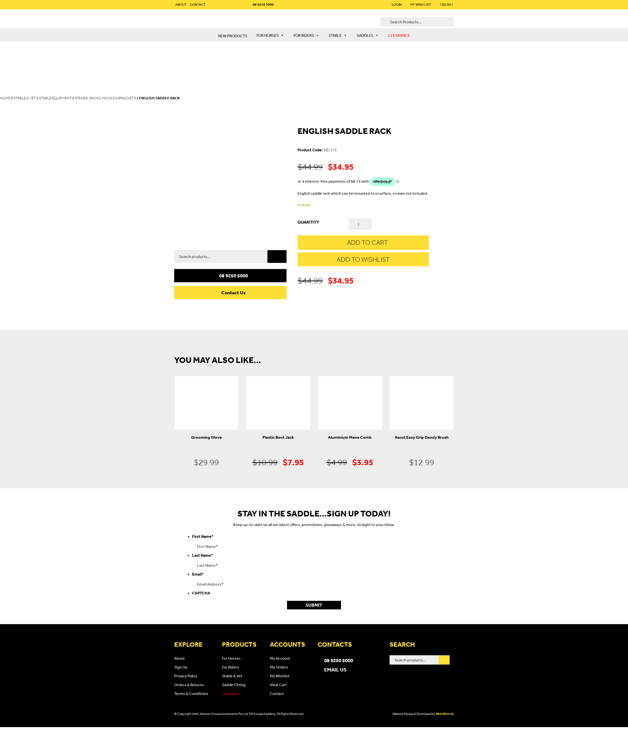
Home (5, 98)
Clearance (399, 35)
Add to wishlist (363, 259)
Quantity (308, 222)
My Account (280, 658)
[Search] (277, 256)
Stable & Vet (24, 98)
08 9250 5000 (233, 276)
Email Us (335, 669)
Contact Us (233, 293)
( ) (446, 4)
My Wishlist (279, 675)
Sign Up (180, 667)
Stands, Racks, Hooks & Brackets (105, 98)
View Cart (278, 684)
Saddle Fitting (234, 684)
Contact (198, 4)
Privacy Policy (185, 675)
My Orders (279, 667)
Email (198, 574)
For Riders (304, 35)
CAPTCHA (201, 593)
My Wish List (420, 4)
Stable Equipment (55, 98)
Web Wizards (445, 714)
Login (397, 4)
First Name (202, 536)
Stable (335, 35)
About (181, 4)
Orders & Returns (189, 684)
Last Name (202, 555)
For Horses (268, 35)
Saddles (365, 35)
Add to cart (367, 242)
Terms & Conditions (191, 693)
